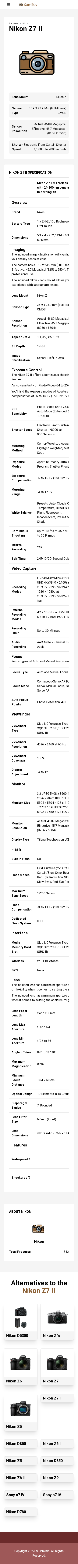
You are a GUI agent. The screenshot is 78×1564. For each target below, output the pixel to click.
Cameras (14, 23)
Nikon (39, 1241)
